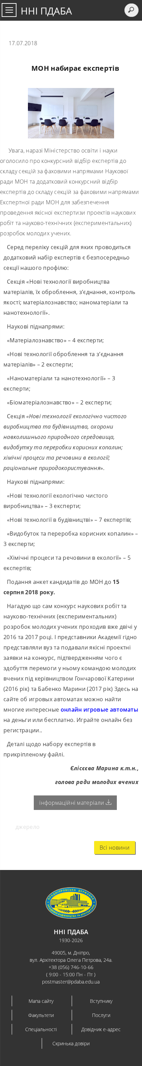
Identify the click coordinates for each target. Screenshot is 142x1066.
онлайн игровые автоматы (99, 709)
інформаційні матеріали (72, 802)
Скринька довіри (71, 1043)
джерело (28, 827)
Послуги (101, 1015)
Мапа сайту (41, 1001)
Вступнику (101, 1001)
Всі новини (115, 847)
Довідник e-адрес (101, 1029)
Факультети (41, 1015)
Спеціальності (41, 1029)
